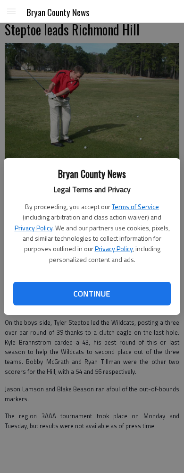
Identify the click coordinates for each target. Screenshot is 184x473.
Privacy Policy (33, 228)
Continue (92, 293)
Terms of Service (135, 206)
